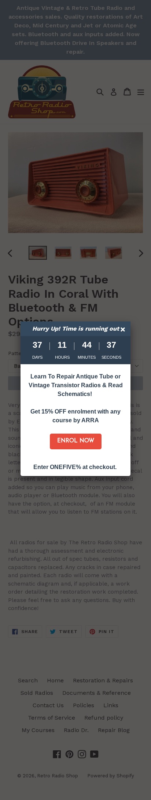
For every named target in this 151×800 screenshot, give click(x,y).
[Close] (124, 330)
